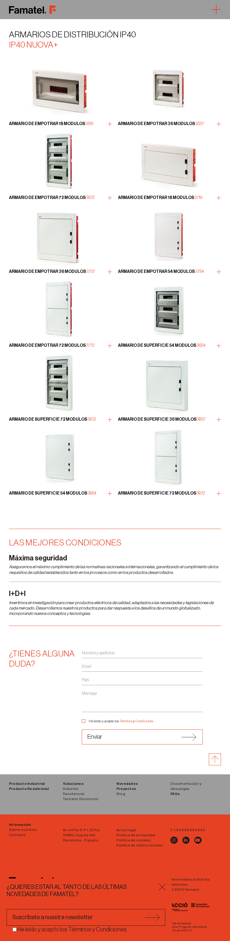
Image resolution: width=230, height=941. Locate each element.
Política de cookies (133, 840)
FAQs (175, 794)
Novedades (127, 783)
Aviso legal (126, 830)
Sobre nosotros (23, 829)
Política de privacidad (135, 835)
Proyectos (126, 788)
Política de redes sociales (139, 845)
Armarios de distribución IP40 (72, 35)
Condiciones (144, 721)
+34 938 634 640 (189, 830)
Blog (120, 794)
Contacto (17, 835)
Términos (125, 721)
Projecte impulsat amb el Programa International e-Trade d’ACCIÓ (188, 927)
